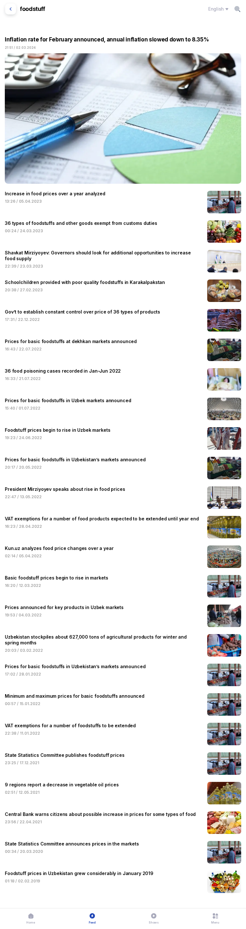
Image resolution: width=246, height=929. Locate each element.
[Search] (237, 9)
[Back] (10, 9)
